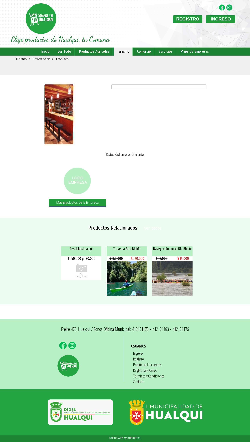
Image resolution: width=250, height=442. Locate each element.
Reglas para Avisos (145, 370)
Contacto (138, 381)
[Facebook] (222, 9)
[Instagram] (230, 9)
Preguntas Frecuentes (147, 364)
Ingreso (138, 353)
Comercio (144, 51)
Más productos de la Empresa (77, 202)
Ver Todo (64, 51)
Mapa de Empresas (194, 51)
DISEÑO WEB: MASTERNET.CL (125, 438)
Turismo (123, 51)
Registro (138, 359)
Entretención (41, 59)
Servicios (165, 51)
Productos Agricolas (94, 51)
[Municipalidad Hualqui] (165, 423)
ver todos (153, 228)
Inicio (45, 51)
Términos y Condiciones (148, 376)
